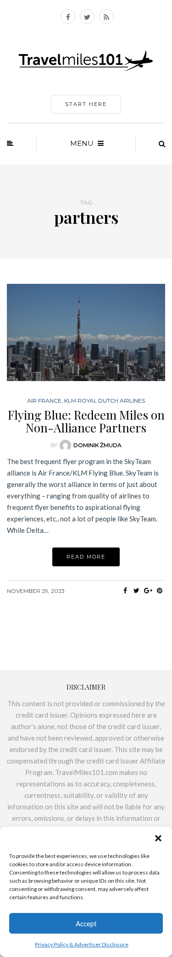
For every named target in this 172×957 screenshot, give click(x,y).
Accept (86, 923)
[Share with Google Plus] (148, 590)
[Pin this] (159, 590)
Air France (44, 401)
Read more (86, 556)
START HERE (86, 104)
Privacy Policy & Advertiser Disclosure (81, 944)
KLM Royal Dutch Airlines (104, 401)
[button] (158, 838)
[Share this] (125, 590)
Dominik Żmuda (97, 445)
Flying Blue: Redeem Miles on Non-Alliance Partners (86, 421)
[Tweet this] (136, 590)
